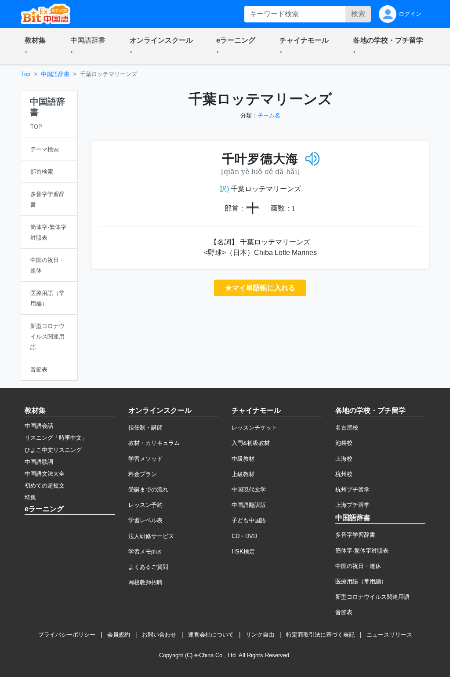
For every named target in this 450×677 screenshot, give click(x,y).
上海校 (343, 458)
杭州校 (343, 474)
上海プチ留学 (352, 505)
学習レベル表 (145, 520)
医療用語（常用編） (361, 581)
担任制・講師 (145, 427)
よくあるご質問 (148, 567)
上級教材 (243, 474)
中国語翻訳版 (249, 505)
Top (25, 74)
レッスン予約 (145, 505)
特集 (30, 497)
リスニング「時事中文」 (56, 437)
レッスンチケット (254, 427)
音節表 (343, 612)
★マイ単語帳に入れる (260, 287)
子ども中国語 (249, 520)
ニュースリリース (389, 634)
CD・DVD (244, 536)
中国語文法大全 (45, 473)
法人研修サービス (151, 536)
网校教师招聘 (145, 582)
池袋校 (343, 443)
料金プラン (142, 474)
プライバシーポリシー (66, 634)
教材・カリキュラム (154, 443)
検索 (358, 14)
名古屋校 (346, 427)
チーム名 (269, 115)
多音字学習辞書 (355, 534)
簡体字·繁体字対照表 (361, 550)
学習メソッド (145, 458)
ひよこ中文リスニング (53, 450)
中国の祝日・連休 (358, 566)
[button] (37, 46)
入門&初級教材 (251, 443)
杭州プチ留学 (352, 489)
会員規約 (118, 634)
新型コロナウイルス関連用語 (372, 596)
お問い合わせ (159, 634)
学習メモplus (145, 551)
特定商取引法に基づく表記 (320, 634)
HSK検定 (243, 551)
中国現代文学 (249, 489)
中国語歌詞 (39, 462)
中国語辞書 (55, 74)
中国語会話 (39, 425)
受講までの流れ (148, 489)
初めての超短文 (45, 485)
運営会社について (211, 634)
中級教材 (243, 458)
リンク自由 (260, 634)
